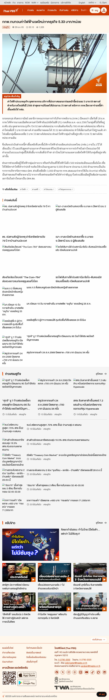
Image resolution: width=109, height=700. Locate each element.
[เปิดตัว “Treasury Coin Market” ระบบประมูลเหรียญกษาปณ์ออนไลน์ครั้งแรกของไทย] (13, 459)
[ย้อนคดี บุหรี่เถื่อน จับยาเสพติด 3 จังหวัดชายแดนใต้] (90, 572)
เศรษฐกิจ (6, 27)
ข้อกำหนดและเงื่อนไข (34, 647)
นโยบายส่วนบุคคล (9, 657)
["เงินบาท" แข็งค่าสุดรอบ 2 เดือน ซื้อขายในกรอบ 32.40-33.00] (13, 489)
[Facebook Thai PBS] (56, 672)
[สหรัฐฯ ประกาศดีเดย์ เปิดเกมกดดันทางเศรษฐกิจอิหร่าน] (19, 572)
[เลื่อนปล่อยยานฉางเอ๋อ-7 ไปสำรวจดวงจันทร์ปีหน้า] (54, 572)
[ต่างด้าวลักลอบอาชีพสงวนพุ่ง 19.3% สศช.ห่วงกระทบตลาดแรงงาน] (13, 444)
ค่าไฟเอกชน (48, 189)
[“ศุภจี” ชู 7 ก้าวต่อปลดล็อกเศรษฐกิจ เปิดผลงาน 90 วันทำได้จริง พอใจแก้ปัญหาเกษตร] (13, 341)
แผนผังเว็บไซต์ (7, 647)
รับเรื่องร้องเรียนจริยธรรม (36, 657)
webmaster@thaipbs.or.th (76, 662)
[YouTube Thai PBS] (86, 672)
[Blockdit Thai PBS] (98, 672)
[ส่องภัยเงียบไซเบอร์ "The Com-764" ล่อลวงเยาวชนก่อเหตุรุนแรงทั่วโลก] (27, 259)
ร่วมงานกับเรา (7, 661)
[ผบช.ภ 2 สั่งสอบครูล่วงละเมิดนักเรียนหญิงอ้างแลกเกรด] (13, 293)
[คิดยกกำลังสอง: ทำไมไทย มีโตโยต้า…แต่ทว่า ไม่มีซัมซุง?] (30, 545)
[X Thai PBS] (62, 672)
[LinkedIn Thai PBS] (104, 672)
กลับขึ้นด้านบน (97, 639)
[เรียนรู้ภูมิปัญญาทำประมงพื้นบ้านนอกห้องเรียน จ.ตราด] (90, 602)
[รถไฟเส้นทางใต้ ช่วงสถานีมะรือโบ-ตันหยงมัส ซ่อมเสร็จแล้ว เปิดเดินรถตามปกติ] (81, 259)
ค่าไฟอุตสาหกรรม (64, 189)
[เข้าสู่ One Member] (104, 10)
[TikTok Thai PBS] (92, 672)
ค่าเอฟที (35, 189)
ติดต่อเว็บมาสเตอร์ (33, 652)
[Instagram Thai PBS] (68, 672)
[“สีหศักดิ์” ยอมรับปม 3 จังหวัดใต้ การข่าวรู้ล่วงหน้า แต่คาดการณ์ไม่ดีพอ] (19, 602)
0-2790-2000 (64, 659)
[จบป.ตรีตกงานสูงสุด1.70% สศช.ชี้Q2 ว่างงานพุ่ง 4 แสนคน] (13, 429)
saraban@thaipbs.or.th (90, 666)
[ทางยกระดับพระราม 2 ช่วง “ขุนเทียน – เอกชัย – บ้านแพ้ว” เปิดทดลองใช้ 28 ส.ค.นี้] (13, 474)
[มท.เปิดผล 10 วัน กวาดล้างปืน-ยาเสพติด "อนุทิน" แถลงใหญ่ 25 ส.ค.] (13, 309)
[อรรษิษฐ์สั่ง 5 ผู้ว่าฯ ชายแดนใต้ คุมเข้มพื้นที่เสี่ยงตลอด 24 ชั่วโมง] (13, 325)
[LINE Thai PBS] (80, 672)
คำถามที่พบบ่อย (8, 652)
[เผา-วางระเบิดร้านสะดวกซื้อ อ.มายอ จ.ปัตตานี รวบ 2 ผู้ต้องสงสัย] (81, 219)
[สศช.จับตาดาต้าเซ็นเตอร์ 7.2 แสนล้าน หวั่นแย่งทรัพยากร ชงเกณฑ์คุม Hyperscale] (90, 388)
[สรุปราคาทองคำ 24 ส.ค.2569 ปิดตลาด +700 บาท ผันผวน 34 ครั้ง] (13, 358)
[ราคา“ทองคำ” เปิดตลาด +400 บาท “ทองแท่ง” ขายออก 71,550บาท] (13, 505)
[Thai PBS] (11, 10)
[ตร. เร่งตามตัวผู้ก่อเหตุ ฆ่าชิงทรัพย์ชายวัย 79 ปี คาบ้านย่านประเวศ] (27, 219)
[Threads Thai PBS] (74, 672)
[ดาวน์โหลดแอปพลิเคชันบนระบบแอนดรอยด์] (26, 683)
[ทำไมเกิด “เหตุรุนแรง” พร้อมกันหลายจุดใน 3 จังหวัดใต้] (54, 602)
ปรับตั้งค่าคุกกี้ (31, 661)
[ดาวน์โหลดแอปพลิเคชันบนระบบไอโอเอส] (26, 675)
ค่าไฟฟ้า (23, 189)
